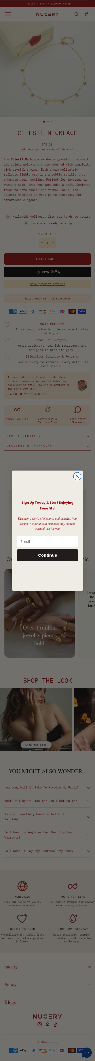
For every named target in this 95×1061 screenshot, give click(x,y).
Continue (47, 555)
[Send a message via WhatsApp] (87, 1053)
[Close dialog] (77, 476)
